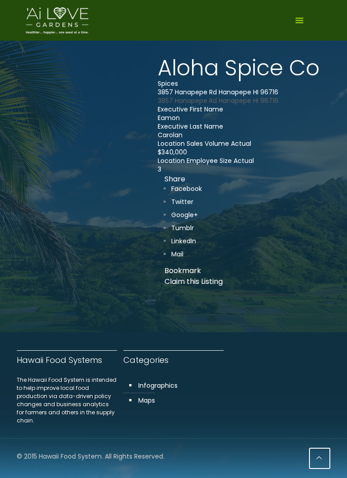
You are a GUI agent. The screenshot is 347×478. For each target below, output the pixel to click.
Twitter (182, 201)
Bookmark (182, 270)
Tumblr (182, 227)
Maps (146, 400)
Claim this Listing (193, 281)
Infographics (158, 385)
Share (174, 179)
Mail (177, 254)
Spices (168, 83)
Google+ (184, 214)
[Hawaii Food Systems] (57, 20)
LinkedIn (183, 241)
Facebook (186, 188)
